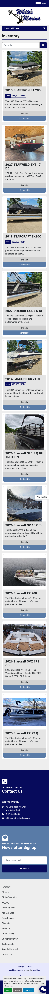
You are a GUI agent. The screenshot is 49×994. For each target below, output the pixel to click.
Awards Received (10, 949)
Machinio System (16, 970)
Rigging (5, 902)
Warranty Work (9, 907)
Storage (5, 892)
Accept (8, 990)
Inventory (6, 887)
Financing (6, 923)
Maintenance (8, 913)
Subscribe (24, 868)
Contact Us (24, 118)
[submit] (43, 45)
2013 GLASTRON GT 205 (23, 90)
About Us (6, 928)
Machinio (36, 970)
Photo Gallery (8, 933)
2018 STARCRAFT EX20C (23, 236)
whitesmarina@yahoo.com (18, 818)
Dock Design (8, 918)
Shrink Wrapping (9, 897)
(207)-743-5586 (13, 814)
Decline (17, 990)
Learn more (28, 990)
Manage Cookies (24, 966)
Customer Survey (10, 939)
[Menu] (38, 3)
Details (24, 113)
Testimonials (8, 944)
